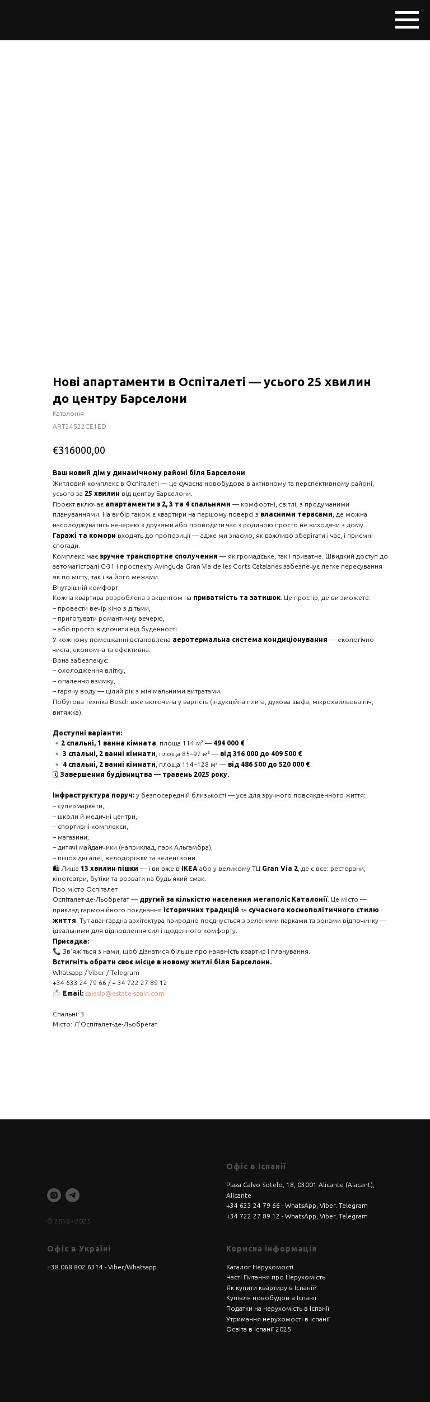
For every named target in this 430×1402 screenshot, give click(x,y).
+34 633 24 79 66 (253, 1205)
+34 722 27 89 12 (253, 1216)
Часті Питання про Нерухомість (275, 1277)
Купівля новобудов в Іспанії (271, 1297)
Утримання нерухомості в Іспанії (278, 1319)
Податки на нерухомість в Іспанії (277, 1308)
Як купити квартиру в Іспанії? (271, 1287)
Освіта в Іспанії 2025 (258, 1329)
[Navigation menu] (407, 20)
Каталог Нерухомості (259, 1266)
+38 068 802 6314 (75, 1266)
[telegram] (73, 1195)
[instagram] (54, 1195)
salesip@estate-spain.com (125, 993)
